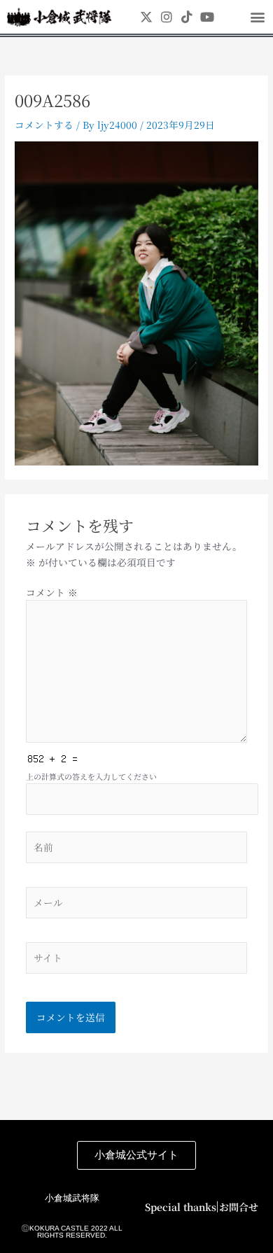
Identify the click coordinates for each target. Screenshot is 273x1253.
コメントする (44, 125)
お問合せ (238, 1207)
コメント (52, 592)
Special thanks (180, 1207)
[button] (257, 17)
